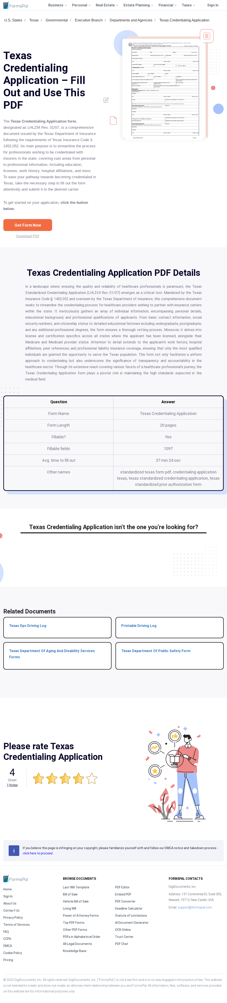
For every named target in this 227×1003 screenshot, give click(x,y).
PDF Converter (125, 901)
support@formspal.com (195, 907)
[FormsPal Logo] (15, 5)
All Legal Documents (77, 944)
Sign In (212, 5)
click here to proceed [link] (38, 853)
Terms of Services (16, 924)
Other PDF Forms (75, 929)
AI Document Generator (132, 922)
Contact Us (11, 910)
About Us (9, 903)
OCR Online (123, 929)
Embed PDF (123, 894)
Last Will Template (76, 887)
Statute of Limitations (131, 915)
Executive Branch (89, 20)
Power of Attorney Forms (81, 915)
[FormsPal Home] (15, 878)
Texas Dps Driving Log (27, 626)
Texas (34, 20)
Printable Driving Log (139, 626)
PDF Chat (121, 944)
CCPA (7, 939)
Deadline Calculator (129, 908)
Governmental (57, 20)
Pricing (8, 960)
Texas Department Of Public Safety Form (155, 651)
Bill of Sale (70, 894)
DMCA (7, 946)
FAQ (6, 931)
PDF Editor (122, 887)
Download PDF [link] (27, 236)
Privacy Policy (13, 917)
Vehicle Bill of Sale (76, 901)
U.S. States (13, 20)
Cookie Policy (12, 953)
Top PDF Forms (73, 922)
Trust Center (124, 937)
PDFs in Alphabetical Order (81, 937)
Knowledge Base (74, 951)
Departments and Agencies (131, 20)
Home (7, 889)
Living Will (69, 908)
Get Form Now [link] (28, 225)
